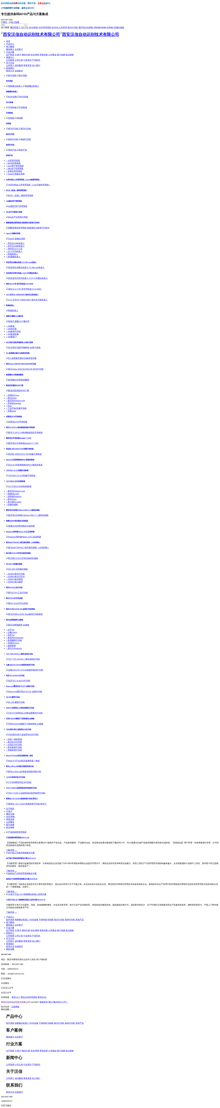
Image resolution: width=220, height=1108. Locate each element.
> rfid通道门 (11, 337)
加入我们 (36, 65)
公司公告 (19, 60)
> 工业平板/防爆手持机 (16, 408)
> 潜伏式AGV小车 (14, 249)
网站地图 (10, 949)
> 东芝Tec (10, 635)
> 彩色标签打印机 (14, 747)
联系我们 (10, 68)
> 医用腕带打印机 (14, 640)
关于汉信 (10, 63)
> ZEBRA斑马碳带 (14, 582)
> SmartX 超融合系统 (15, 174)
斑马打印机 (73, 27)
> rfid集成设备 (12, 334)
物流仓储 (26, 55)
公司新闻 (10, 60)
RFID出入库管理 (59, 27)
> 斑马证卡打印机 (14, 742)
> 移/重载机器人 (13, 257)
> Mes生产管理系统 (14, 168)
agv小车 (25, 27)
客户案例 (10, 47)
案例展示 (10, 49)
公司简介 (10, 65)
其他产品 (79, 920)
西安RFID (42, 997)
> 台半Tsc (10, 630)
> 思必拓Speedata (13, 403)
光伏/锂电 (34, 55)
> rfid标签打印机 (13, 331)
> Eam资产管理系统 (15, 166)
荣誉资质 (27, 65)
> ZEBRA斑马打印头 (15, 576)
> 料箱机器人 (12, 254)
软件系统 (10, 920)
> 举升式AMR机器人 (15, 246)
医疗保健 (61, 55)
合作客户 (19, 49)
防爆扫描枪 (119, 27)
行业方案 (10, 52)
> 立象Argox (11, 632)
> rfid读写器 (11, 329)
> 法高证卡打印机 (14, 745)
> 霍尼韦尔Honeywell (15, 401)
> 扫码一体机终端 (14, 739)
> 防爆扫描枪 (12, 504)
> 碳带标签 (11, 646)
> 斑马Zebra (11, 398)
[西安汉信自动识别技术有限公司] (60, 34)
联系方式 (10, 71)
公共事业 (52, 55)
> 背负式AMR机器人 (15, 243)
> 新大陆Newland (13, 502)
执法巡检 (70, 55)
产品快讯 (36, 60)
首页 (8, 41)
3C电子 (18, 55)
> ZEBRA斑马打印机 (15, 574)
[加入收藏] (14, 22)
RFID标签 (33, 27)
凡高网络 (15, 1007)
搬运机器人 (15, 27)
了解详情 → (11, 850)
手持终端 (43, 920)
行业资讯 (27, 60)
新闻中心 (10, 57)
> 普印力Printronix (14, 648)
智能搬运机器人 (22, 920)
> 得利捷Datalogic (14, 496)
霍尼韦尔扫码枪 (86, 27)
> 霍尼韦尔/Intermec (14, 638)
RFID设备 (34, 920)
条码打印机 (70, 920)
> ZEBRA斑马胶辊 (14, 579)
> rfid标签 (10, 326)
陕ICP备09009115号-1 (57, 1002)
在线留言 (19, 71)
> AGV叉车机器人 (14, 251)
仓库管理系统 (45, 27)
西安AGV (16, 997)
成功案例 (19, 65)
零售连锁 (44, 55)
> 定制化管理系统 (14, 171)
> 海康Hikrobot (12, 494)
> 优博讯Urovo (12, 395)
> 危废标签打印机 (14, 750)
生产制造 (10, 55)
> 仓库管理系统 (13, 160)
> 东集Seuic (11, 411)
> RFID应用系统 (13, 163)
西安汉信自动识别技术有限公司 (15, 1002)
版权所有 (44, 1002)
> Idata (9, 406)
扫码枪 (110, 27)
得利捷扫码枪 (100, 27)
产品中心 (10, 44)
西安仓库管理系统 (29, 997)
